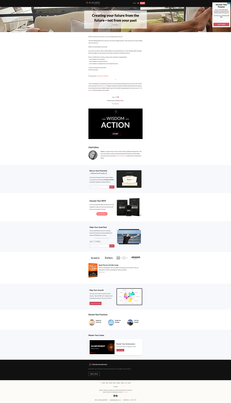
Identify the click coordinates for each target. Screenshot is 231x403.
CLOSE (229, 3)
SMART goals (103, 86)
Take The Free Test (95, 303)
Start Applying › (115, 103)
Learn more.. (102, 272)
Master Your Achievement (125, 344)
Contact (116, 386)
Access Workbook (102, 213)
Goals (107, 382)
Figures (122, 382)
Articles (110, 382)
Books (114, 382)
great (113, 100)
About (134, 3)
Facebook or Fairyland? (102, 76)
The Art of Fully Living (121, 155)
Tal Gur (102, 151)
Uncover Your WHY (98, 201)
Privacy (129, 382)
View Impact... (125, 392)
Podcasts (118, 382)
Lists (126, 382)
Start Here (94, 374)
